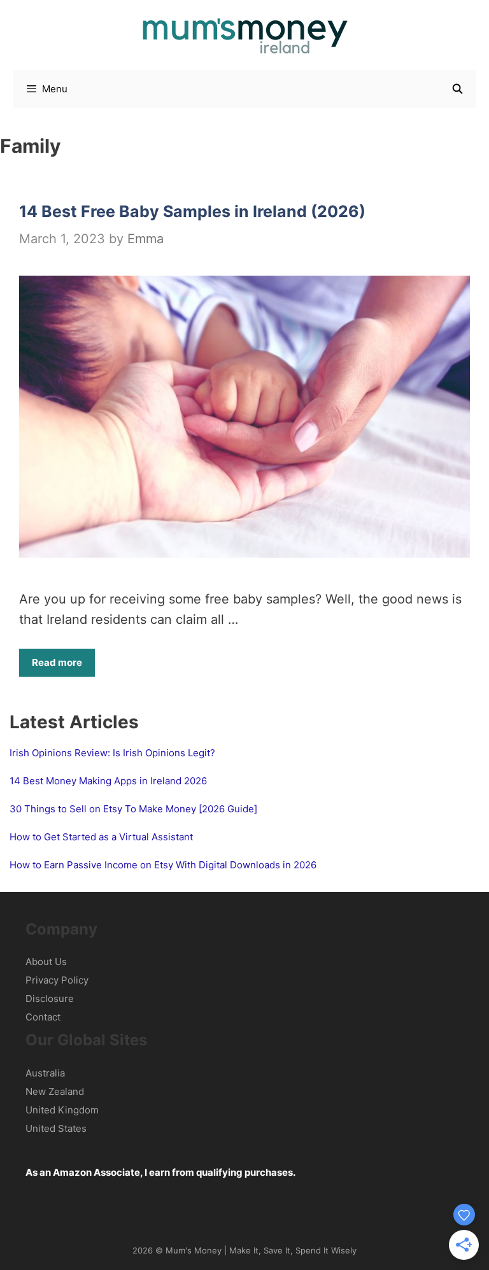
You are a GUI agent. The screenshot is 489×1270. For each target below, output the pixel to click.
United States (56, 1128)
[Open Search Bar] (457, 89)
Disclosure (49, 998)
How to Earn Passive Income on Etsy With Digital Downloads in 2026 (163, 865)
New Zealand (54, 1091)
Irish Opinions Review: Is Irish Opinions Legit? (112, 753)
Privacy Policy (57, 980)
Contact (42, 1017)
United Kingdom (62, 1110)
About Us (46, 962)
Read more (57, 662)
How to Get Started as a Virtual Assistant (101, 837)
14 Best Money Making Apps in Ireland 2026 (108, 781)
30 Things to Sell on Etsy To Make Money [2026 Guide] (133, 809)
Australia (45, 1073)
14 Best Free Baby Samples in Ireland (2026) (192, 211)
